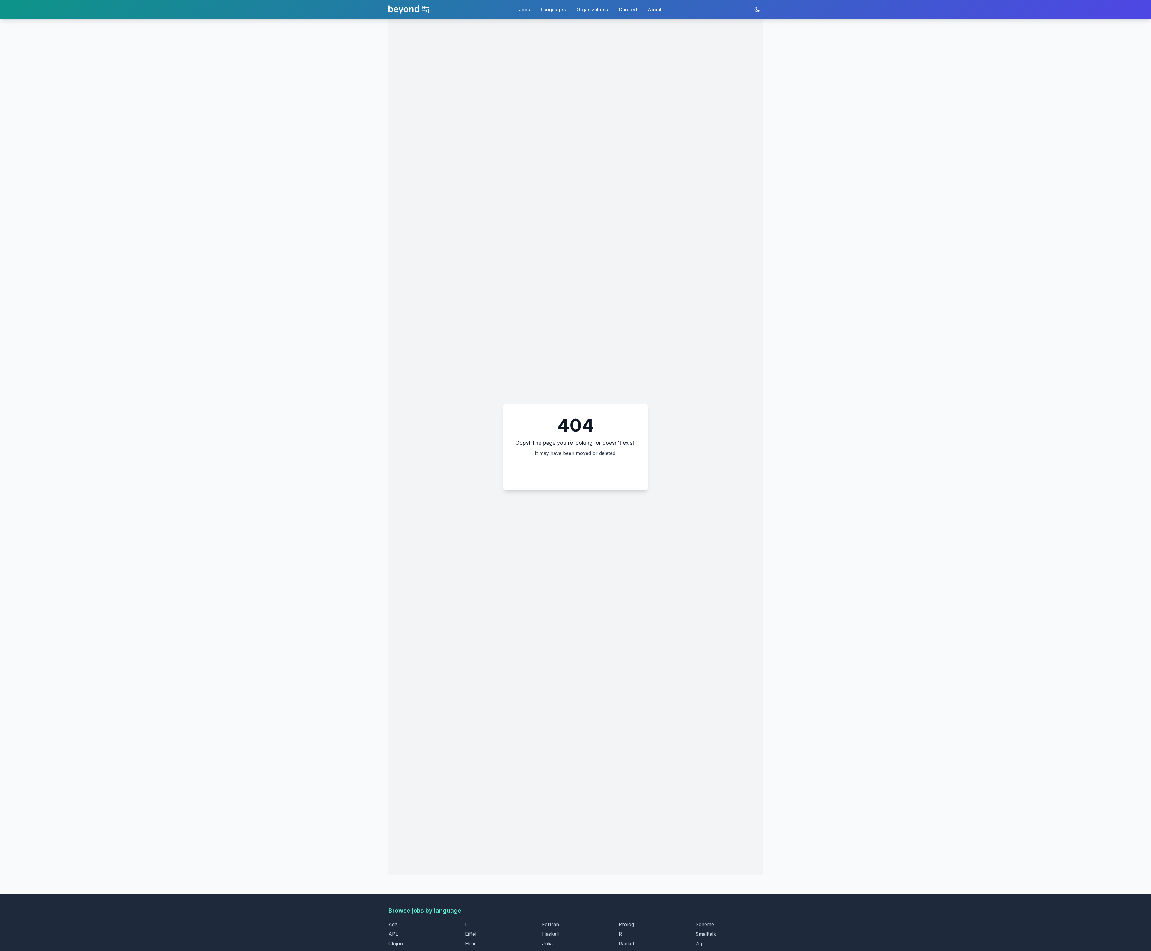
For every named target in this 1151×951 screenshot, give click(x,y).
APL (393, 934)
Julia (547, 944)
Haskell (550, 934)
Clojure (396, 944)
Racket (626, 944)
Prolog (626, 924)
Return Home (575, 471)
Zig (698, 944)
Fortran (550, 924)
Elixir (470, 944)
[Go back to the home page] (408, 9)
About (655, 10)
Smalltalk (705, 934)
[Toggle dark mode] (757, 9)
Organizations (592, 10)
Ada (392, 924)
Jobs (524, 10)
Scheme (704, 924)
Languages (553, 10)
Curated (628, 10)
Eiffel (470, 934)
